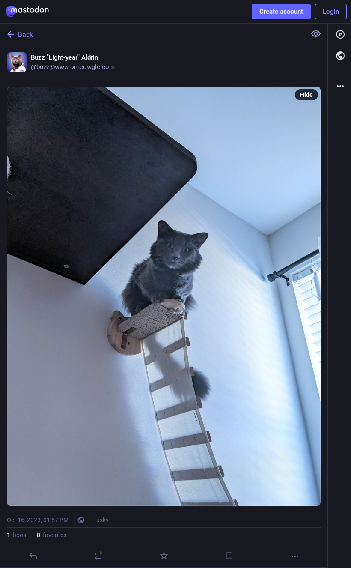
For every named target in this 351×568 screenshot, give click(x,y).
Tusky (101, 520)
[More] (295, 556)
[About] (339, 86)
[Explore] (339, 34)
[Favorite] (164, 555)
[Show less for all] (315, 34)
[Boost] (98, 555)
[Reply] (33, 555)
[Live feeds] (339, 55)
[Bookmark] (229, 555)
